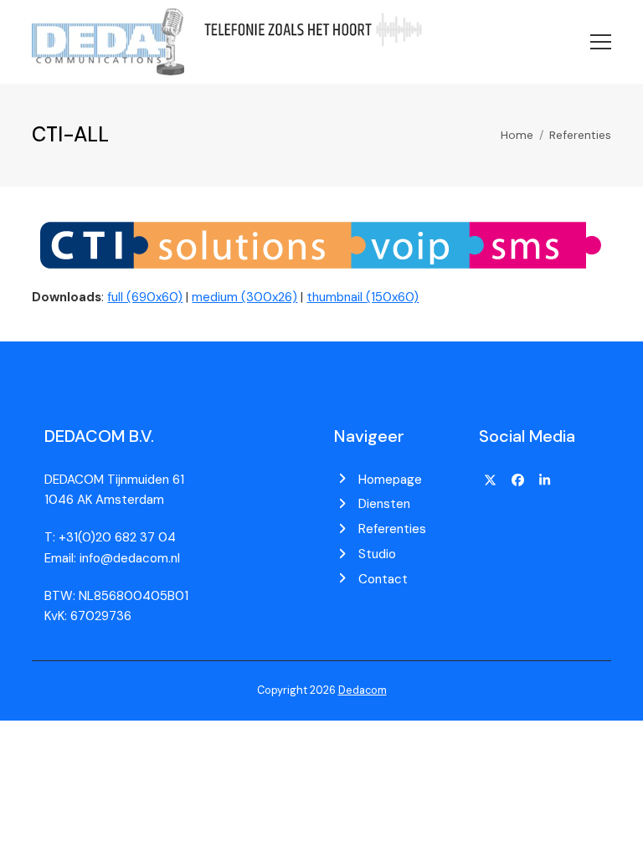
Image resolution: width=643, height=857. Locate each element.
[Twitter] (490, 481)
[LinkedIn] (545, 481)
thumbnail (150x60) (362, 297)
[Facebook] (517, 481)
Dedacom (362, 690)
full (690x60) (145, 297)
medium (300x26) (244, 297)
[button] (600, 41)
